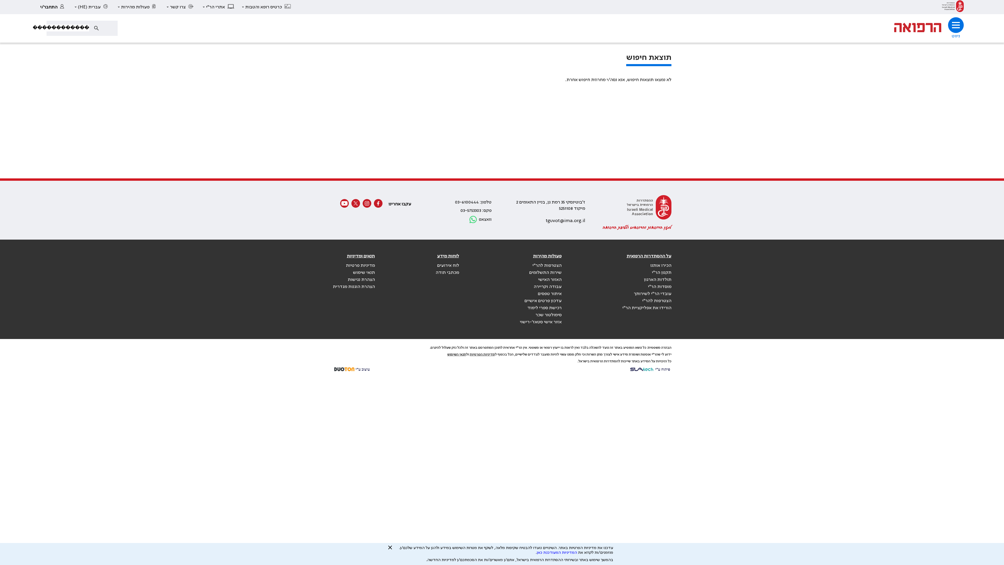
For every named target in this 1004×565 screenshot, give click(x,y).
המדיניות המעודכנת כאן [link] (557, 553)
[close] (390, 549)
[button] (266, 7)
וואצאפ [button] (485, 219)
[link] (953, 7)
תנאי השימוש (456, 354)
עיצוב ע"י (362, 369)
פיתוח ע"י (662, 369)
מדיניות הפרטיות (482, 354)
